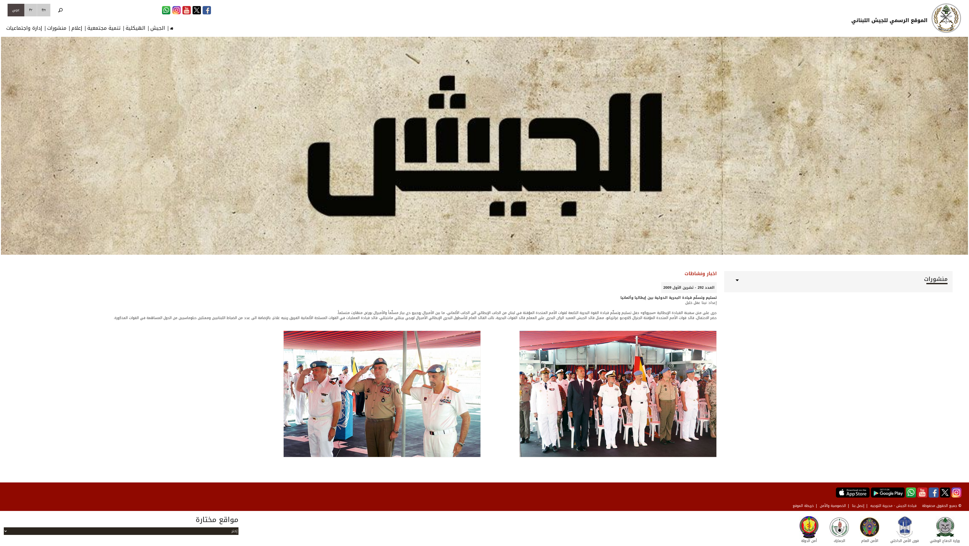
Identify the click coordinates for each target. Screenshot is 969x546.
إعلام (76, 28)
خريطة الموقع (803, 505)
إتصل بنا (858, 505)
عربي (16, 10)
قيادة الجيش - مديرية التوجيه (893, 505)
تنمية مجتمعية (104, 28)
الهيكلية (135, 28)
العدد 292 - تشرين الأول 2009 (689, 287)
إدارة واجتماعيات (24, 28)
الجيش (157, 28)
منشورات (56, 28)
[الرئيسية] (946, 18)
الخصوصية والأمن (833, 505)
